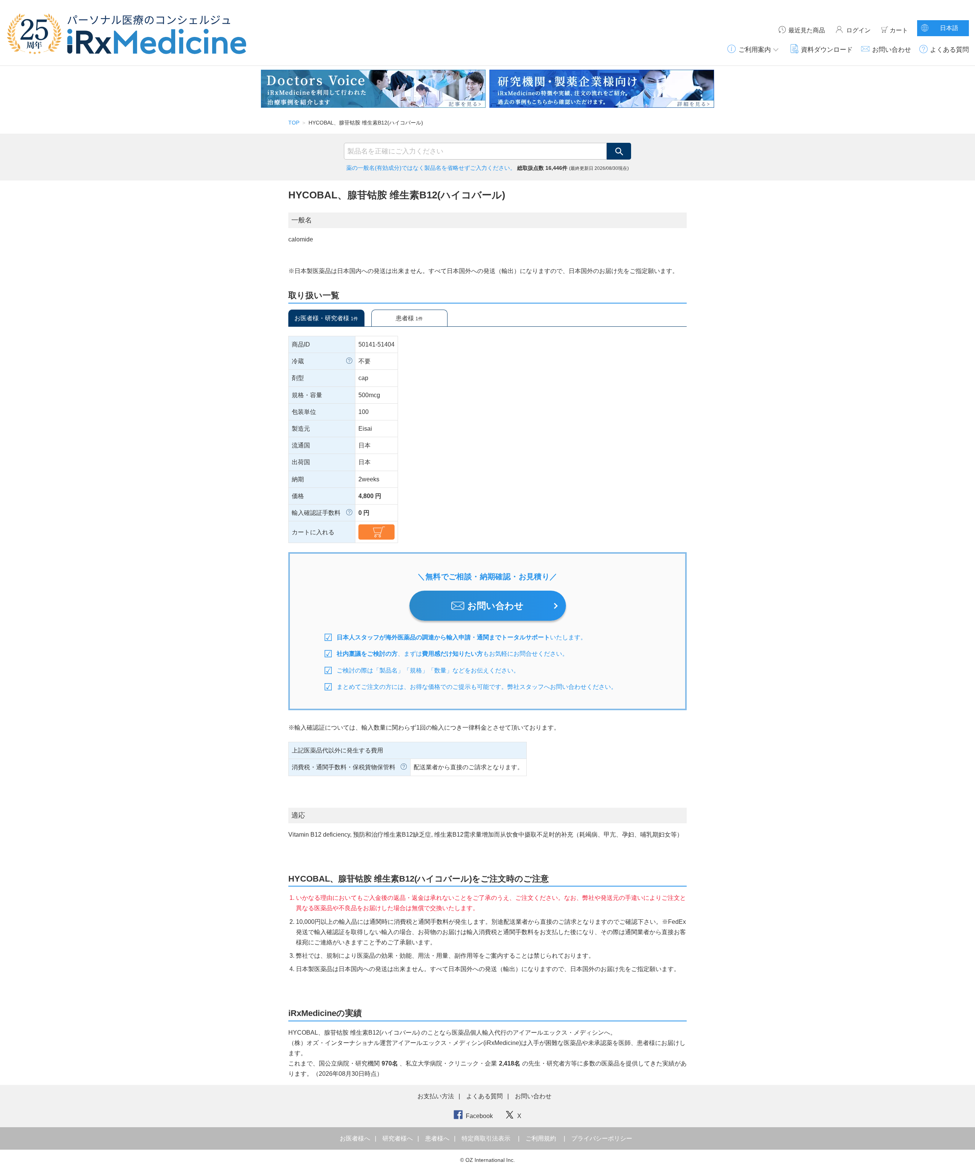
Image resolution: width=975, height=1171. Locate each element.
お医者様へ (356, 1138)
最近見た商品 (806, 30)
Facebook (479, 1116)
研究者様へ (398, 1138)
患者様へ (438, 1138)
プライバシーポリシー (601, 1138)
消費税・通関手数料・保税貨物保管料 (343, 767)
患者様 (409, 318)
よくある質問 (949, 49)
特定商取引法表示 (486, 1138)
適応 (298, 815)
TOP (293, 123)
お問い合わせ (891, 49)
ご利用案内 (754, 49)
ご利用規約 (541, 1138)
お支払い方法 (435, 1096)
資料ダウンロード (827, 49)
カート (899, 30)
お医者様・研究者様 (326, 318)
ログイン (858, 30)
